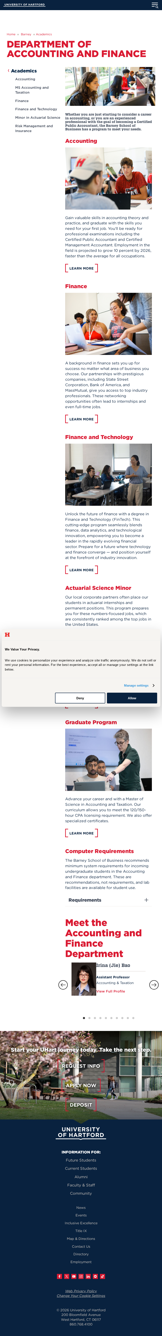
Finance (22, 101)
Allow (132, 698)
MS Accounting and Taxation (32, 89)
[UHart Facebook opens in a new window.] (59, 1276)
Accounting (25, 79)
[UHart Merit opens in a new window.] (95, 1276)
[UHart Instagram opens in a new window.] (81, 1276)
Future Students (81, 1160)
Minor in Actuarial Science (37, 117)
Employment (81, 1262)
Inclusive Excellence (81, 1223)
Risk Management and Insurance (34, 128)
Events (81, 1215)
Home (11, 34)
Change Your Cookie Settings (81, 1296)
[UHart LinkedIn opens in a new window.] (88, 1276)
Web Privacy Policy (81, 1291)
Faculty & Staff (81, 1185)
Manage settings (136, 685)
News (81, 1207)
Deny (80, 698)
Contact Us (81, 1246)
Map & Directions (81, 1238)
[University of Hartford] (24, 5)
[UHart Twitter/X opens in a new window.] (66, 1276)
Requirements (85, 900)
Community (81, 1193)
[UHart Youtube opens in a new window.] (73, 1276)
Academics (44, 34)
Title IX (81, 1231)
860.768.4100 (81, 1324)
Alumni (81, 1176)
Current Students (81, 1168)
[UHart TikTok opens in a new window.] (102, 1276)
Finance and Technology (36, 109)
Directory (81, 1254)
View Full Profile (111, 991)
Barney (26, 34)
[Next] (154, 985)
